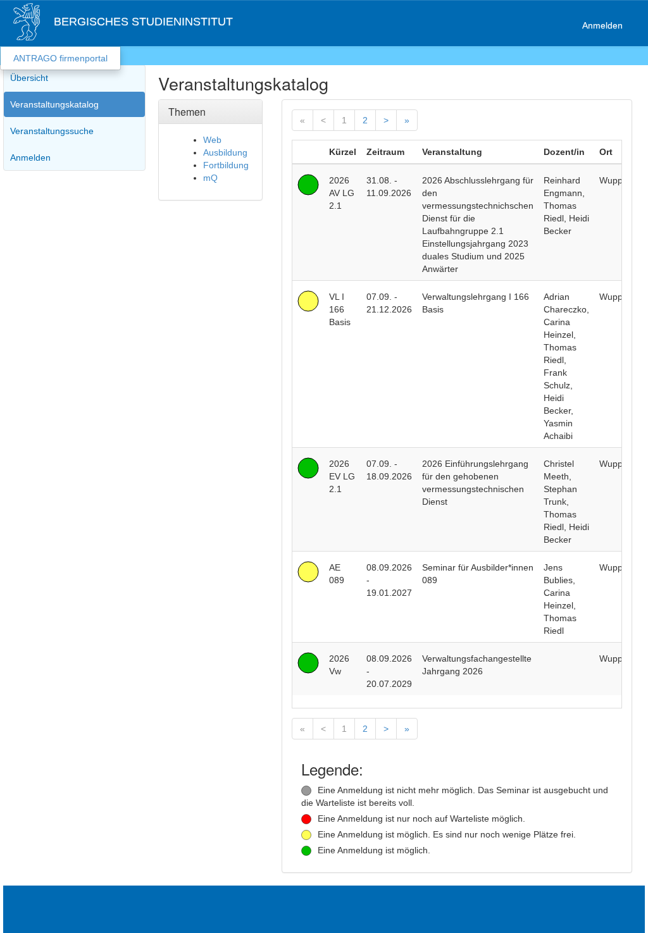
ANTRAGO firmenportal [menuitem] (60, 58)
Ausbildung (225, 152)
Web (212, 140)
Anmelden (602, 25)
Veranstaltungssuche (52, 131)
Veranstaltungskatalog (54, 104)
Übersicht (29, 78)
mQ (210, 178)
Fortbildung (226, 165)
